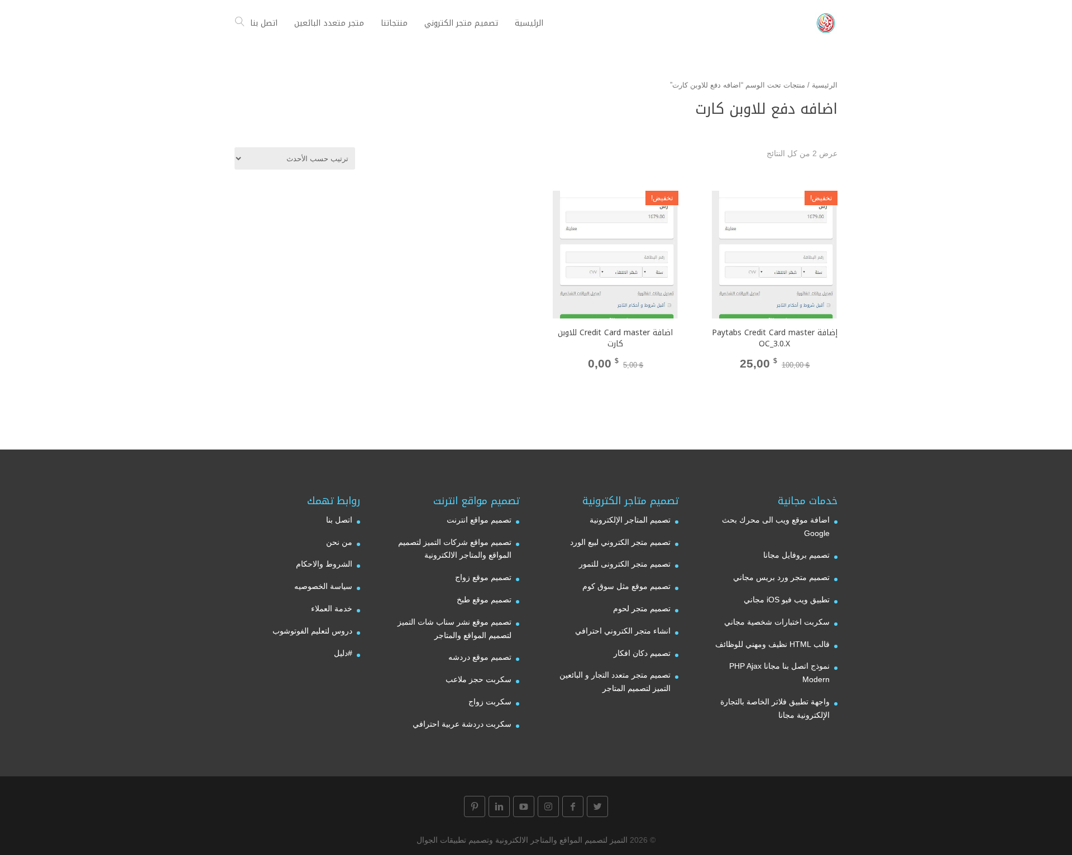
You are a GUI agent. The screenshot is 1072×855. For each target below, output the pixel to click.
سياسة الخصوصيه (323, 586)
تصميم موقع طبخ (484, 599)
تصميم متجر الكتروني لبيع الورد (620, 542)
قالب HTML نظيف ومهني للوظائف (772, 644)
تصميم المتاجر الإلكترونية (630, 519)
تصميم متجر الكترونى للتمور (625, 563)
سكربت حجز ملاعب (478, 679)
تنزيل (615, 384)
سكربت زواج (489, 701)
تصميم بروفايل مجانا (796, 554)
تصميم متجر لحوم (642, 608)
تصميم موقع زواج (483, 577)
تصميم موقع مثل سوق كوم (626, 586)
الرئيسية (825, 85)
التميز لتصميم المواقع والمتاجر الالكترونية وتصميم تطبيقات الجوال (522, 839)
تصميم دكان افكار (642, 653)
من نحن (339, 542)
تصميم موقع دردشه (479, 657)
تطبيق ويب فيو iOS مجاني (787, 599)
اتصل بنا (339, 519)
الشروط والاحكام (324, 563)
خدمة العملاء (331, 608)
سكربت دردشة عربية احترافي (462, 723)
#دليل (343, 653)
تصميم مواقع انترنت (479, 519)
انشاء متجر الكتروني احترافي (623, 630)
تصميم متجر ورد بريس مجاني (781, 577)
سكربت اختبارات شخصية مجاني (777, 621)
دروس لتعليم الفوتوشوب (312, 630)
